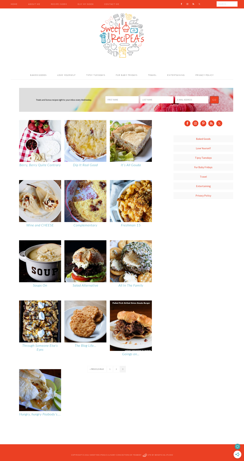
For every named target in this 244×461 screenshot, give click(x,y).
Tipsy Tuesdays (203, 157)
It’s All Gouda (131, 165)
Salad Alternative (85, 285)
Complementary (85, 225)
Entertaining (203, 186)
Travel (203, 176)
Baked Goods (203, 138)
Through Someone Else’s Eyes (40, 347)
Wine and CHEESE (40, 225)
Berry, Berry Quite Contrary (40, 165)
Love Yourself (203, 148)
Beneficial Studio (164, 455)
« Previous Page (97, 369)
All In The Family (131, 285)
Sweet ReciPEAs (122, 35)
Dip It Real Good (85, 165)
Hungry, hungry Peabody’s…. (40, 414)
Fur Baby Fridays (203, 167)
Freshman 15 (131, 225)
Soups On (40, 285)
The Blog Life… (85, 345)
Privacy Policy (203, 195)
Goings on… (130, 354)
